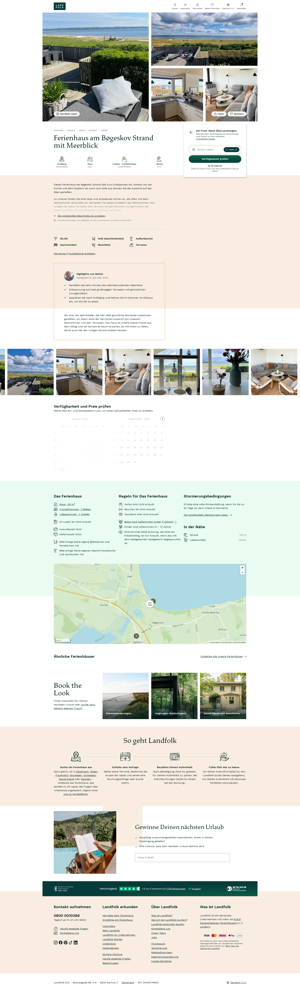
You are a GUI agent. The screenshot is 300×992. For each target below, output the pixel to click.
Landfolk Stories (112, 939)
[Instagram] (56, 942)
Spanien (86, 779)
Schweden (89, 775)
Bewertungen (110, 963)
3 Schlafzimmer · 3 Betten (75, 509)
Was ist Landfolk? (161, 915)
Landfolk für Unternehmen (118, 934)
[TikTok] (70, 942)
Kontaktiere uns (69, 933)
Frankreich (61, 775)
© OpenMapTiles (226, 642)
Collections (109, 943)
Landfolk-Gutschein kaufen (167, 924)
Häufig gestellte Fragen (74, 928)
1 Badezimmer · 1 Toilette (74, 514)
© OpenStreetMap (238, 642)
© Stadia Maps (214, 642)
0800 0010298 (67, 916)
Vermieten (197, 8)
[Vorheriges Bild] (53, 662)
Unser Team (158, 933)
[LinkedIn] (76, 942)
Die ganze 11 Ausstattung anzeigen (74, 253)
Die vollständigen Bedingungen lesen (206, 514)
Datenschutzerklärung (164, 956)
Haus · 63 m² (67, 504)
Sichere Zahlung (112, 954)
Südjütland (92, 130)
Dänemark (71, 130)
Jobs (154, 937)
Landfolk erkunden (120, 907)
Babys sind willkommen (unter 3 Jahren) (148, 521)
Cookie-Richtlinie (161, 961)
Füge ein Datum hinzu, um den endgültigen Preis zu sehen (215, 169)
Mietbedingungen (161, 952)
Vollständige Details (205, 139)
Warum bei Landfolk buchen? (169, 919)
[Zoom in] (242, 567)
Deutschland (66, 779)
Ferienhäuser (59, 130)
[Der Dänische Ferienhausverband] (236, 888)
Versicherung (159, 948)
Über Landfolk (164, 907)
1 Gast (231, 150)
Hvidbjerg (104, 130)
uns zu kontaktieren (75, 794)
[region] (150, 604)
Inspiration (185, 8)
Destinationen (110, 948)
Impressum (158, 943)
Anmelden (241, 8)
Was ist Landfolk (215, 907)
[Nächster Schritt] (246, 662)
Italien (94, 771)
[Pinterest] (66, 942)
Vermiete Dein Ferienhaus (118, 915)
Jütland (82, 130)
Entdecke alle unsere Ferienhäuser (222, 656)
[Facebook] (60, 942)
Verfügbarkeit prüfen (215, 158)
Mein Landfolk (111, 930)
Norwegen (76, 775)
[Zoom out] (242, 572)
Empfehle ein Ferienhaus (117, 919)
